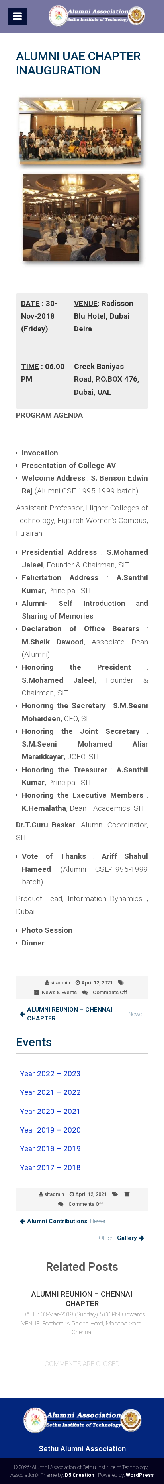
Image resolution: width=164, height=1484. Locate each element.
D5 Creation (79, 1475)
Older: (118, 1237)
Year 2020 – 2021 (50, 1111)
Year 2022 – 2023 (50, 1073)
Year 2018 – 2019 (50, 1148)
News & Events (59, 992)
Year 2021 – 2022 (50, 1092)
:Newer (85, 1014)
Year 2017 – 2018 (50, 1167)
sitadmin (60, 983)
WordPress (140, 1475)
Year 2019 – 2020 (50, 1129)
